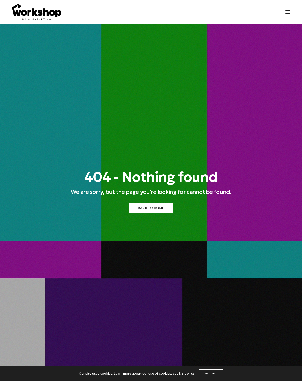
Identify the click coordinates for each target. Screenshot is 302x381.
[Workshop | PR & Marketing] (36, 12)
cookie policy (183, 374)
